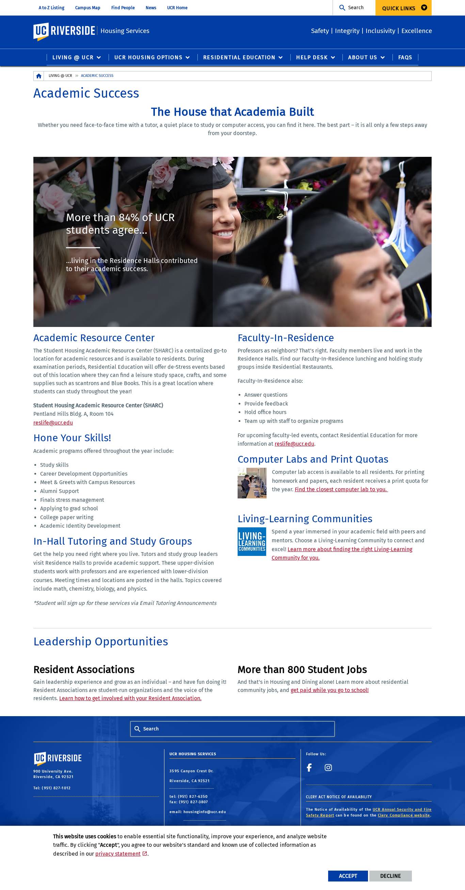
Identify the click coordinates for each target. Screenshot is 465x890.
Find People (123, 7)
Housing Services (124, 31)
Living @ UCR (73, 57)
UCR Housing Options (148, 57)
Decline (390, 876)
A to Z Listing (51, 7)
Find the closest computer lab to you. (341, 489)
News (151, 7)
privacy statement (118, 854)
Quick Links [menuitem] (399, 8)
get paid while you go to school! (330, 690)
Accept (348, 876)
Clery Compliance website (404, 815)
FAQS (405, 57)
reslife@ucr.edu (53, 422)
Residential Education (239, 57)
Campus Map (87, 7)
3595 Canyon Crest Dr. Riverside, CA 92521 (192, 776)
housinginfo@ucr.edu (204, 812)
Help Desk (311, 57)
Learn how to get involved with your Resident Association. (130, 698)
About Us (363, 57)
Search (356, 8)
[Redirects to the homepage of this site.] (39, 76)
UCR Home (177, 7)
